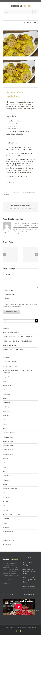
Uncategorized (9, 540)
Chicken (6, 407)
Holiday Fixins (8, 437)
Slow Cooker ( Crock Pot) (12, 514)
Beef (5, 381)
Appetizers (7, 377)
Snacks (6, 519)
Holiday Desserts (9, 433)
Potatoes (7, 476)
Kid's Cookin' (8, 450)
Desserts (7, 415)
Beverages (7, 385)
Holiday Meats (8, 441)
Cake (5, 398)
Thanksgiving (8, 532)
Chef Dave (7, 192)
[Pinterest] (29, 600)
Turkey (6, 536)
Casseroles (7, 403)
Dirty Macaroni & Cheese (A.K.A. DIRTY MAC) (18, 337)
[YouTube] (26, 600)
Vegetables (32, 192)
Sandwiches (8, 497)
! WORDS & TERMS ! (10, 362)
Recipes (24, 192)
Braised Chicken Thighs (11, 332)
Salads (6, 493)
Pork (5, 471)
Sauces (6, 501)
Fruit (5, 428)
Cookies (6, 411)
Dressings (7, 420)
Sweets (6, 527)
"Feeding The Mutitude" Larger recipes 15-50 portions (18, 372)
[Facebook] (23, 600)
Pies (5, 467)
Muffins (6, 458)
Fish (5, 424)
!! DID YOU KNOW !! (10, 366)
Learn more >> (7, 583)
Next (34, 22)
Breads (6, 390)
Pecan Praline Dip (10, 345)
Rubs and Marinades (10, 489)
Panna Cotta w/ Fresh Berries (13, 350)
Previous (28, 22)
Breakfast (7, 394)
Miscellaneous (8, 454)
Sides (27, 192)
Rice (5, 484)
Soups (6, 523)
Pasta (6, 463)
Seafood (7, 506)
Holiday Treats (9, 446)
